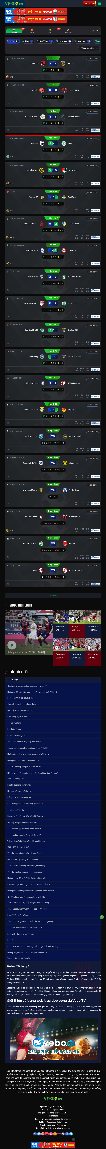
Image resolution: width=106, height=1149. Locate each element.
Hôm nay (65, 41)
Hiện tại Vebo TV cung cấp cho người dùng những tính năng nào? (32, 773)
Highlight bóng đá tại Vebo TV (19, 791)
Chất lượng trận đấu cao (17, 716)
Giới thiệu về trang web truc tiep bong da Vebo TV (27, 686)
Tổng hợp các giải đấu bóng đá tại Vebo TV (24, 828)
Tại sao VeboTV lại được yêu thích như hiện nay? (26, 841)
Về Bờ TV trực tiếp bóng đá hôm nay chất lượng (26, 865)
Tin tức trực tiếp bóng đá (17, 778)
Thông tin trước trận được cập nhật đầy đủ (24, 741)
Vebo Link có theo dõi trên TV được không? (24, 927)
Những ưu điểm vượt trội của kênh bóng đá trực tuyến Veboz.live (33, 692)
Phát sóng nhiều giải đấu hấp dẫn (20, 698)
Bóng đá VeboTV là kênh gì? (18, 915)
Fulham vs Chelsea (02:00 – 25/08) (60, 628)
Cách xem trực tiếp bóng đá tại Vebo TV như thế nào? (28, 884)
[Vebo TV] (14, 3)
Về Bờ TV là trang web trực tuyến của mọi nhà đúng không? (30, 921)
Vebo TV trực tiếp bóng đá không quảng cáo (24, 872)
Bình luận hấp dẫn (14, 729)
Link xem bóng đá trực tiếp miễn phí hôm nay (25, 816)
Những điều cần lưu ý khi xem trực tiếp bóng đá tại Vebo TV (30, 890)
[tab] (14, 31)
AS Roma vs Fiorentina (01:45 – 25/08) (93, 628)
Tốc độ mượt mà (14, 723)
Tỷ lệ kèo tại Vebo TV (15, 810)
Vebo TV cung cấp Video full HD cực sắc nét (24, 853)
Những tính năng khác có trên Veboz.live (23, 760)
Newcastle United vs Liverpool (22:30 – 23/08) (76, 656)
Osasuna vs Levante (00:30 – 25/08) (60, 656)
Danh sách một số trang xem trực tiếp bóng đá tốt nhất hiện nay (32, 946)
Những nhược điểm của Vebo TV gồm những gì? (26, 878)
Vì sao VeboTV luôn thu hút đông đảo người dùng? (27, 909)
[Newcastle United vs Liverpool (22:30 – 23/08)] (77, 644)
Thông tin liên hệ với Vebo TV (18, 958)
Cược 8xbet (89, 3)
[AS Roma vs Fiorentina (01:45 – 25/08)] (93, 617)
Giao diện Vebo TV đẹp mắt (18, 847)
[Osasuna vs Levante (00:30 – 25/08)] (61, 644)
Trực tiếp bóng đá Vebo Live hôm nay (22, 822)
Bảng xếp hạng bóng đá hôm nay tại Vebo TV (25, 803)
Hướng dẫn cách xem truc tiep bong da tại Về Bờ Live (28, 754)
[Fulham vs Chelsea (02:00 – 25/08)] (61, 617)
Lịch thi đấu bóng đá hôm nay (19, 785)
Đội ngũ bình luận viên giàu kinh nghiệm (22, 859)
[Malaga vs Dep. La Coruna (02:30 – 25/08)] (77, 617)
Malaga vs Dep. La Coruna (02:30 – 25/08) (76, 628)
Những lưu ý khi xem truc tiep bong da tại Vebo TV (27, 952)
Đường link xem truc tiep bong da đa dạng (23, 704)
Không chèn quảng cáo (16, 735)
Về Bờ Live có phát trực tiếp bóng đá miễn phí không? (28, 902)
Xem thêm (53, 595)
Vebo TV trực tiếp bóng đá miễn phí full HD (24, 766)
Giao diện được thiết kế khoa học (20, 710)
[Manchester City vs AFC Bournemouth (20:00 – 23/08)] (93, 644)
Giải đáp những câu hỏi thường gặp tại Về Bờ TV (26, 897)
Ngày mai (84, 41)
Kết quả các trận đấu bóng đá (19, 797)
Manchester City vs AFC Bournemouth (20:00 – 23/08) (93, 656)
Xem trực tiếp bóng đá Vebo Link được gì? (24, 835)
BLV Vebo (45, 41)
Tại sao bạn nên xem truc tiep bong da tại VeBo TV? (27, 748)
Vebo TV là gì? (12, 679)
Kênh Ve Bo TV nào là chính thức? (20, 934)
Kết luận (10, 940)
